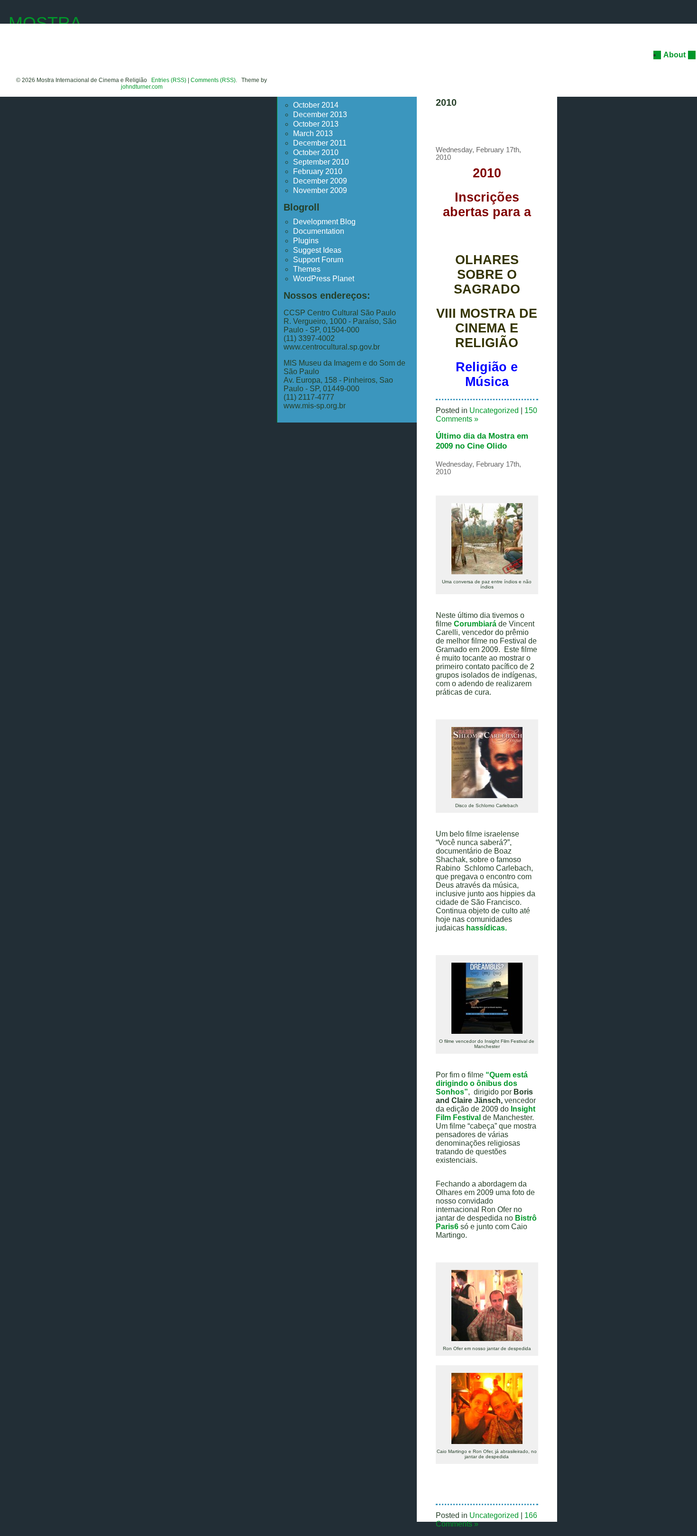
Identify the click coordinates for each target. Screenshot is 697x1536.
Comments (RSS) (213, 80)
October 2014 (316, 105)
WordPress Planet (323, 279)
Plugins (306, 241)
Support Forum (318, 260)
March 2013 (313, 133)
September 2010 (321, 162)
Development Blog (324, 222)
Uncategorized (494, 410)
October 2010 (316, 152)
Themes (307, 269)
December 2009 (320, 181)
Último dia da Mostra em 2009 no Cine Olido (482, 441)
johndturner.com (142, 86)
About (674, 55)
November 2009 (320, 190)
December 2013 (320, 114)
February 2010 (317, 171)
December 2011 (320, 143)
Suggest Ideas (317, 250)
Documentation (318, 231)
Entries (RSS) (168, 80)
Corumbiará (474, 624)
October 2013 (316, 124)
